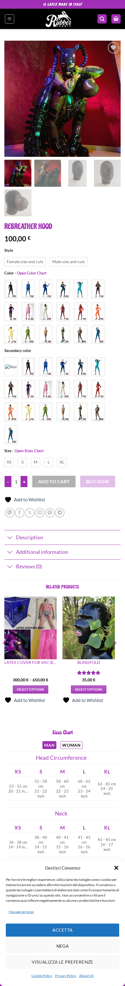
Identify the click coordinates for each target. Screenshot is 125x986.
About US (86, 976)
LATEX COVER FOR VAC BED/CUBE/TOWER (30, 662)
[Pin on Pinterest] (50, 513)
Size (24, 451)
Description (29, 537)
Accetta (62, 930)
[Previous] (4, 655)
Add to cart (54, 481)
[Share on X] (30, 513)
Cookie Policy (41, 976)
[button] (116, 868)
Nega (62, 946)
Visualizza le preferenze (62, 962)
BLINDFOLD (88, 662)
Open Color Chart (32, 273)
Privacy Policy (65, 976)
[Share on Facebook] (19, 513)
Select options (30, 689)
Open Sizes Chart (29, 450)
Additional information (42, 552)
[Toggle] (10, 538)
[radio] (25, 261)
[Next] (114, 655)
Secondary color (17, 351)
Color (25, 273)
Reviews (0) (29, 566)
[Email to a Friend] (39, 513)
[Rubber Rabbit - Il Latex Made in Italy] (58, 19)
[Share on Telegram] (60, 513)
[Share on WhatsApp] (10, 513)
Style (8, 251)
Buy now (97, 481)
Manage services (21, 912)
